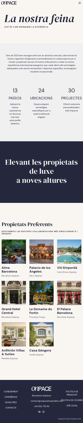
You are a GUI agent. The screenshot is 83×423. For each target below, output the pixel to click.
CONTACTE (10, 407)
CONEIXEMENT (11, 391)
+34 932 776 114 (41, 406)
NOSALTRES (11, 402)
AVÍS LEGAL (72, 405)
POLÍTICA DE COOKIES (72, 400)
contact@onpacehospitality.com (47, 401)
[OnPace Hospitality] (9, 3)
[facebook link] (39, 412)
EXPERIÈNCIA (11, 397)
